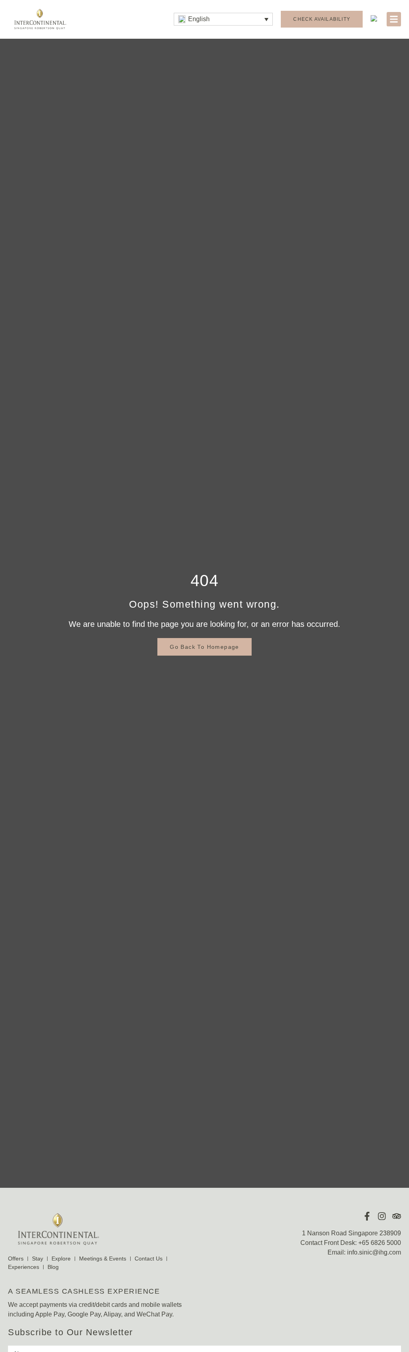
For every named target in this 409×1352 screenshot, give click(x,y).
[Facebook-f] (367, 1216)
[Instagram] (381, 1216)
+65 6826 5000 (379, 1242)
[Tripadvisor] (396, 1216)
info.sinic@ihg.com (374, 1252)
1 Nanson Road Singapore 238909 (351, 1233)
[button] (223, 19)
